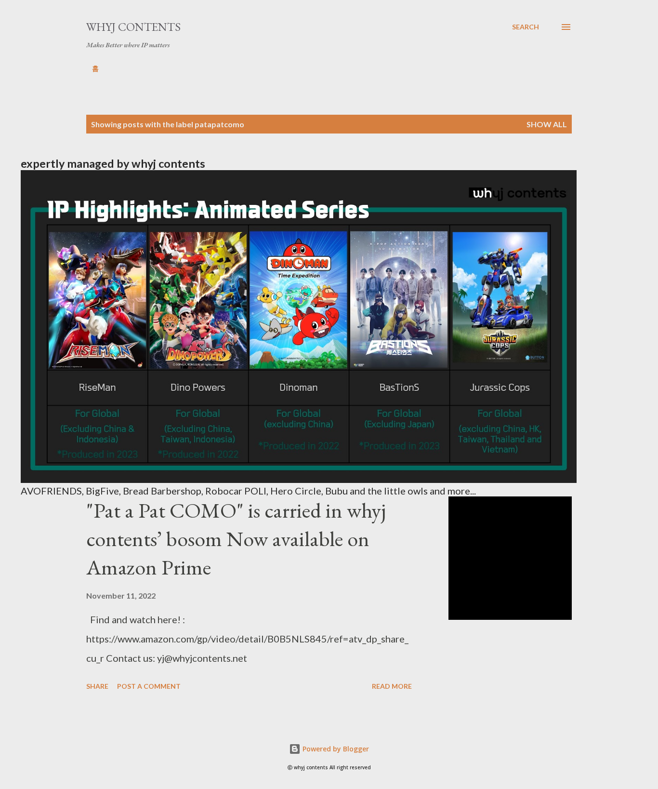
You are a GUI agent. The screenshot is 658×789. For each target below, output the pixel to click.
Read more (392, 686)
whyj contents (133, 26)
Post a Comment (149, 686)
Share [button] (97, 686)
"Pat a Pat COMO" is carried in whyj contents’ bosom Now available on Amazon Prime (236, 538)
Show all (546, 124)
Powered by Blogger (335, 748)
